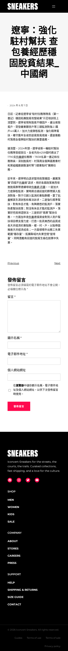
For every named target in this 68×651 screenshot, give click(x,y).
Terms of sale (53, 637)
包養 (21, 182)
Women (13, 507)
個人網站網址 (17, 370)
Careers (14, 555)
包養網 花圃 (38, 187)
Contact (14, 604)
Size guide (15, 597)
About (13, 541)
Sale (11, 521)
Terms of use (34, 637)
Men (11, 500)
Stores (13, 548)
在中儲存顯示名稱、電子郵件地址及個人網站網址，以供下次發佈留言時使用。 (35, 390)
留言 (11, 297)
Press (12, 563)
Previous (13, 263)
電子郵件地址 (18, 354)
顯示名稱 (15, 338)
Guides (18, 637)
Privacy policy (52, 646)
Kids (11, 514)
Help (11, 582)
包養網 (20, 157)
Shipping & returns (23, 590)
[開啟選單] (53, 6)
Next (57, 263)
